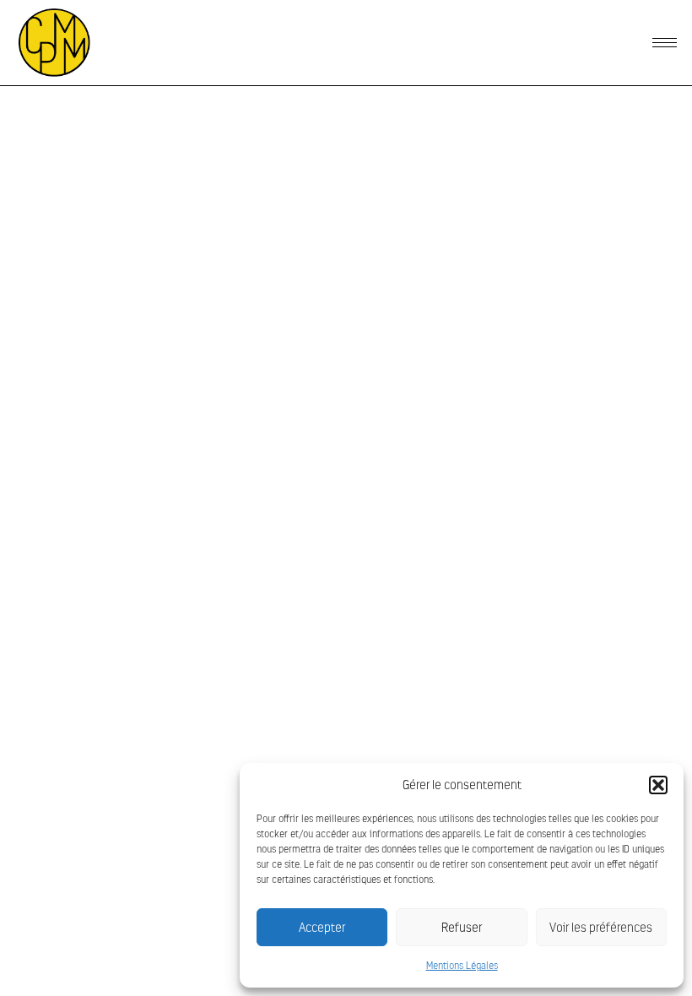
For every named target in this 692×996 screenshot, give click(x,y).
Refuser (461, 927)
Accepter (322, 927)
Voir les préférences (600, 927)
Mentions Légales (462, 966)
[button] (658, 785)
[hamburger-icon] (665, 42)
